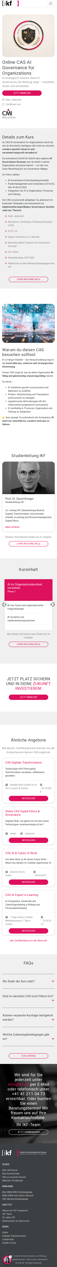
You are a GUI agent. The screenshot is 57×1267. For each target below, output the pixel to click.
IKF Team (7, 1214)
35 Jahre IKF (8, 1217)
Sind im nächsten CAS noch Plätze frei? (28, 996)
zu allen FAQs (28, 1056)
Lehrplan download (28, 279)
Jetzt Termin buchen (28, 1132)
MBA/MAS (7, 1186)
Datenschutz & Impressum (15, 1221)
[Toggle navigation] (50, 3)
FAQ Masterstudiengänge (15, 1199)
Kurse (5, 1164)
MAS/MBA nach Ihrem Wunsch (17, 1195)
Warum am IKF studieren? (15, 1210)
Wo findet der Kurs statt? (19, 981)
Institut (7, 1204)
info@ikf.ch (18, 1084)
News (5, 1226)
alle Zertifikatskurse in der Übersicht (28, 940)
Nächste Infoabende (12, 1180)
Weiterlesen (28, 798)
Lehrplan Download (28, 544)
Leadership (8, 1239)
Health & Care (9, 1242)
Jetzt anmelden (22, 93)
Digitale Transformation (14, 1236)
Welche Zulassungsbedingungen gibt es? (26, 1037)
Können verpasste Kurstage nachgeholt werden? (28, 1017)
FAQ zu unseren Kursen (14, 1177)
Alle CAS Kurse (10, 1170)
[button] (4, 604)
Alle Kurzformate (10, 1173)
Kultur (5, 1232)
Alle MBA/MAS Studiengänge (17, 1192)
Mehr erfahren (12, 527)
